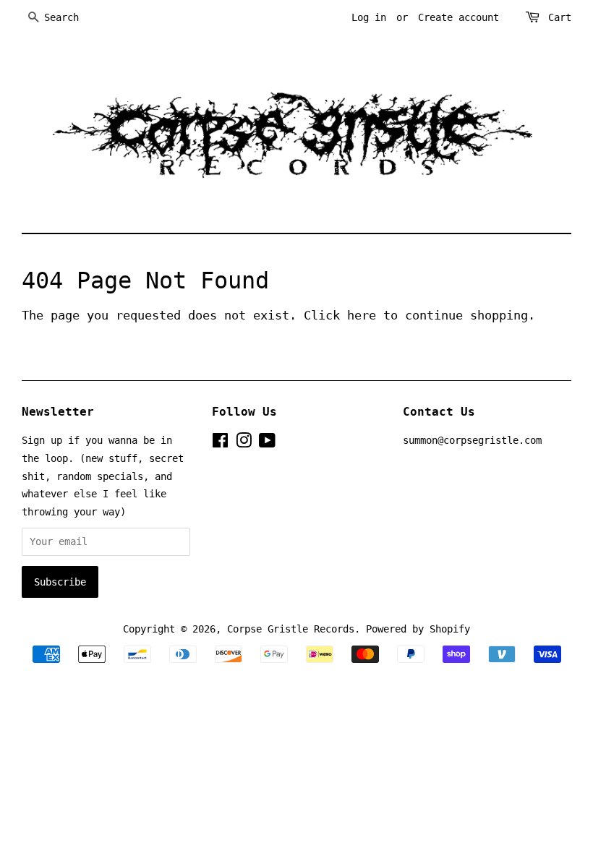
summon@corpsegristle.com (472, 440)
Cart (559, 17)
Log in (368, 17)
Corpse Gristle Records (290, 629)
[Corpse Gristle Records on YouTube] (267, 443)
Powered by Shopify (418, 629)
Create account (458, 17)
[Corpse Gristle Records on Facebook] (220, 443)
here (361, 315)
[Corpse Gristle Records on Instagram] (244, 443)
